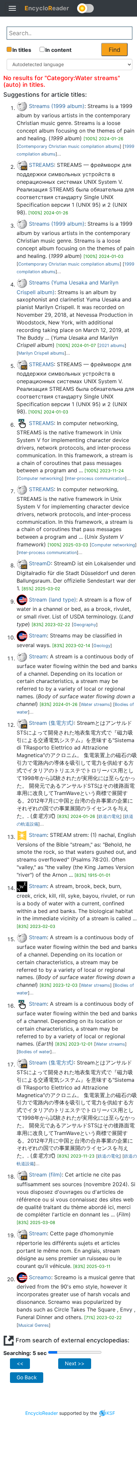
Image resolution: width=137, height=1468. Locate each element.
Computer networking (40, 478)
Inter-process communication (96, 478)
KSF (110, 1413)
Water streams (95, 704)
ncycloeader (47, 8)
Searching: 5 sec (25, 1353)
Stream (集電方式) (51, 723)
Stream (38, 635)
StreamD (40, 563)
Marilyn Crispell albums (41, 353)
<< (20, 1363)
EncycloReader (41, 1413)
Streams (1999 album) (56, 106)
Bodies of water (34, 1051)
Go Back (27, 1377)
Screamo (40, 1277)
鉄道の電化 (109, 816)
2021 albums (112, 345)
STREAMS (41, 165)
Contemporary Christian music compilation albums (69, 146)
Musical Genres (33, 1325)
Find (114, 49)
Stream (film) (45, 1174)
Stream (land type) (52, 599)
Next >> (74, 1363)
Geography (84, 624)
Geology (101, 645)
